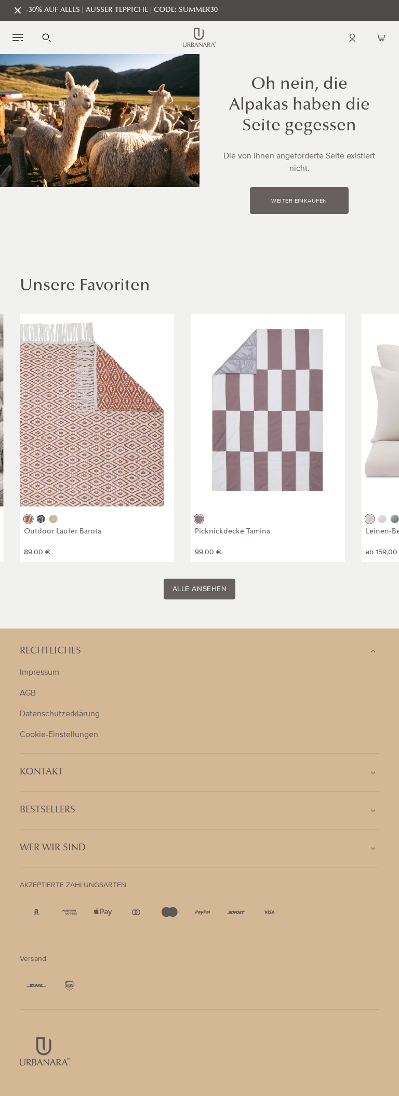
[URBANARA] (199, 37)
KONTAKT (41, 772)
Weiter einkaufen (299, 201)
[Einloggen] (352, 37)
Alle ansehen (199, 589)
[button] (17, 37)
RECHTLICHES (50, 651)
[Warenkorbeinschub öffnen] (381, 37)
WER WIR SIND (53, 848)
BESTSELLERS (47, 810)
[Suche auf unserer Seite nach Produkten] (46, 37)
